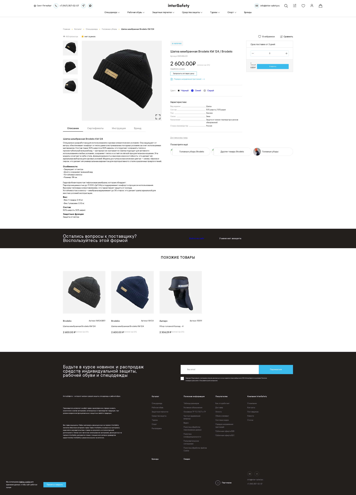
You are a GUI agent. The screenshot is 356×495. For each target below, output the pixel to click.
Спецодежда (157, 403)
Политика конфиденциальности (192, 435)
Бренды (155, 459)
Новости (250, 416)
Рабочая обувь (157, 408)
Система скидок (222, 420)
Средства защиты (159, 416)
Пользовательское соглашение (191, 442)
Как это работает (222, 403)
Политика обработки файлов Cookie (195, 449)
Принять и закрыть (55, 485)
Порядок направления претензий (224, 425)
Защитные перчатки (160, 412)
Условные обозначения (193, 408)
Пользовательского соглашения (208, 380)
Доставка (219, 408)
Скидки (187, 459)
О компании (252, 403)
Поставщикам (253, 412)
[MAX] (90, 5)
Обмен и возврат (222, 416)
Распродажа (157, 428)
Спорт (154, 424)
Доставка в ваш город (178, 138)
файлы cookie (24, 482)
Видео (186, 423)
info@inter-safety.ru (255, 480)
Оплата (218, 412)
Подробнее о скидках (177, 69)
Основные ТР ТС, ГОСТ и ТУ (195, 412)
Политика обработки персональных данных (193, 428)
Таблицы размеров (191, 403)
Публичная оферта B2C (224, 435)
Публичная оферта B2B (224, 431)
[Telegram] (83, 5)
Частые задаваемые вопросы (192, 417)
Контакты (251, 408)
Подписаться (276, 369)
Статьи (250, 420)
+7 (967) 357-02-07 (254, 484)
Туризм (155, 420)
